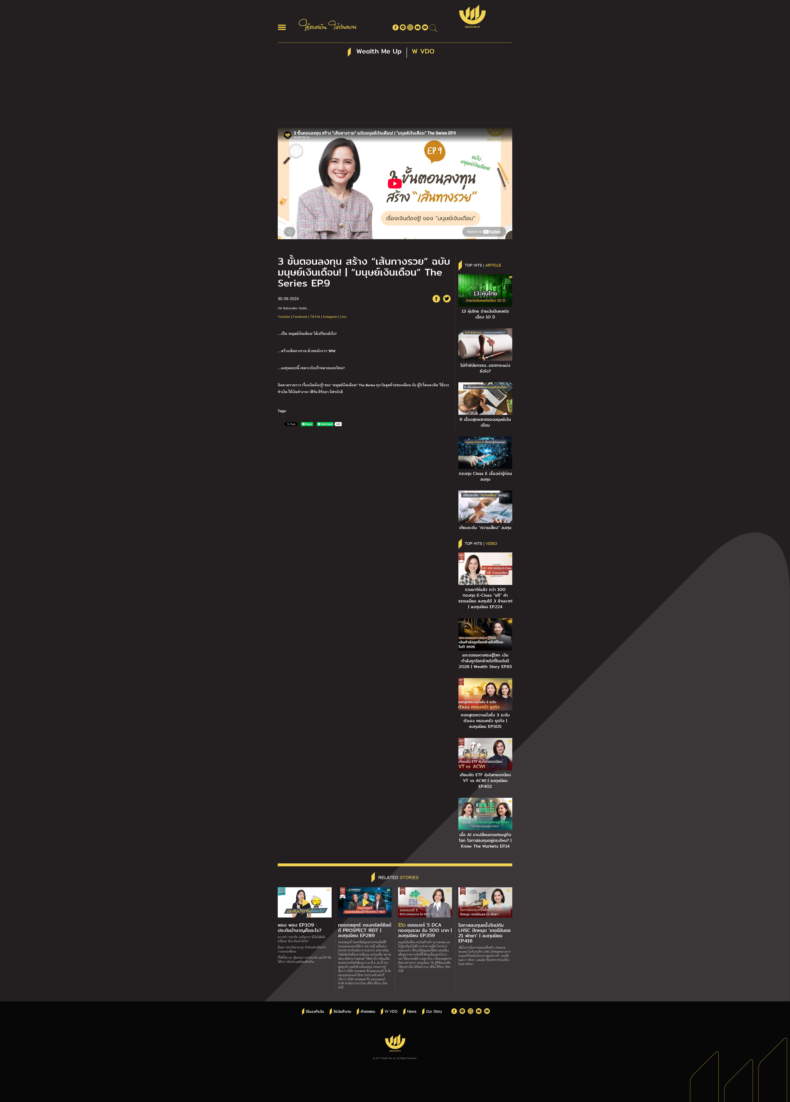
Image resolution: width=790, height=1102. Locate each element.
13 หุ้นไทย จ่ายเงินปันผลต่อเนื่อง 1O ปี (485, 314)
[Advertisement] (395, 92)
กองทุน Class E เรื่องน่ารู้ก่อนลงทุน (485, 476)
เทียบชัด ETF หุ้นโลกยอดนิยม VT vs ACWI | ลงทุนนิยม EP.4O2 (485, 780)
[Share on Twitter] (447, 299)
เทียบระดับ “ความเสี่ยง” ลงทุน (485, 527)
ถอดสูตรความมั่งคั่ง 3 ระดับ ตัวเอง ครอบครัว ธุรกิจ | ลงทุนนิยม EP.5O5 (485, 720)
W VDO (391, 1011)
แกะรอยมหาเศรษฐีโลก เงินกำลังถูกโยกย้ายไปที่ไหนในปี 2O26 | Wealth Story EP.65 (485, 660)
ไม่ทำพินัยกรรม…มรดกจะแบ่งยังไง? (485, 368)
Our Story (434, 1011)
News (411, 1011)
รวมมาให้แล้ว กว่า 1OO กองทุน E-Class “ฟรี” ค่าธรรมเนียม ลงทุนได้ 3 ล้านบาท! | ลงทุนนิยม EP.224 (485, 598)
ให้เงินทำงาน (342, 1011)
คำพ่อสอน (368, 1011)
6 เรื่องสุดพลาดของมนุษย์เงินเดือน (485, 422)
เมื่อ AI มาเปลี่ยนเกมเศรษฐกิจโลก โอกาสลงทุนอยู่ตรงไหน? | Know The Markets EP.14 (485, 840)
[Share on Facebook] (436, 299)
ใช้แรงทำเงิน (315, 1011)
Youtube (284, 316)
